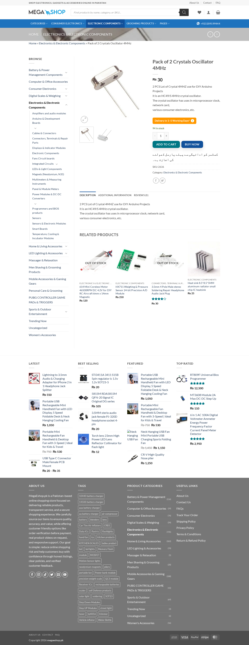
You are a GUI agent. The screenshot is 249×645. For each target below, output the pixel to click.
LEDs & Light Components (47, 168)
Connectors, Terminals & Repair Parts (50, 140)
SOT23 (109, 596)
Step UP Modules (88, 608)
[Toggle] (66, 72)
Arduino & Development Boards (46, 120)
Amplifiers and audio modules (49, 113)
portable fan (85, 572)
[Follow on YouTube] (65, 575)
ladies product (109, 543)
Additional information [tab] (114, 195)
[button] (208, 12)
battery (83, 519)
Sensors (36, 218)
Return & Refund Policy (191, 540)
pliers (107, 566)
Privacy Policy (185, 527)
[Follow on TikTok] (45, 575)
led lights (90, 549)
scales (82, 590)
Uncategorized (38, 327)
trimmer (103, 613)
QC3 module (111, 578)
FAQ (218, 2)
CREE (107, 525)
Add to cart (166, 144)
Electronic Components (104, 23)
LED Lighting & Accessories (46, 253)
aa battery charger (89, 513)
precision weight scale (90, 578)
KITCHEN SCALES (89, 543)
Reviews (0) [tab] (141, 195)
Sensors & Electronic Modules (49, 223)
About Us (194, 2)
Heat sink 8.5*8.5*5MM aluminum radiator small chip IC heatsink (202, 286)
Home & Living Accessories (45, 246)
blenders (94, 519)
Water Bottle (105, 619)
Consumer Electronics (66, 23)
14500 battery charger (91, 502)
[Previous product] (217, 34)
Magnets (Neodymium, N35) (48, 174)
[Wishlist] (199, 12)
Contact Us (183, 502)
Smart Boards (40, 228)
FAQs (180, 508)
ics (92, 537)
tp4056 (92, 613)
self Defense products (100, 590)
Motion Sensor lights (89, 560)
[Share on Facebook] (156, 181)
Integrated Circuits (43, 163)
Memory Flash (105, 549)
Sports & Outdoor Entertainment (40, 312)
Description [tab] (88, 195)
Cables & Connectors (44, 133)
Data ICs (83, 531)
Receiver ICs (85, 584)
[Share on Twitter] (162, 181)
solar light (84, 596)
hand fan (83, 537)
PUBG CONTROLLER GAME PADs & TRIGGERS (47, 300)
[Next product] (210, 34)
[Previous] (85, 90)
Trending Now (37, 321)
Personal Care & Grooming (45, 290)
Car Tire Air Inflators (90, 525)
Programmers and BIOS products (45, 210)
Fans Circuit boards (43, 158)
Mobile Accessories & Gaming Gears (47, 281)
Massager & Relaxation (43, 260)
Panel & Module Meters (45, 188)
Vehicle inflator (87, 619)
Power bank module (105, 572)
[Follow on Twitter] (52, 575)
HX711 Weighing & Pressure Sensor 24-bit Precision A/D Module (132, 290)
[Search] (184, 12)
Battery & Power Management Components (46, 72)
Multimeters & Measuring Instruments (46, 181)
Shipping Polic (185, 521)
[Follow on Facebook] (32, 575)
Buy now (192, 144)
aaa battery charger (89, 507)
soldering (97, 596)
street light (106, 608)
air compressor (109, 513)
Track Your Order (187, 515)
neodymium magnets (90, 566)
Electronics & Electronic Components (77, 34)
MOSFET (95, 555)
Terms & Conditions (188, 534)
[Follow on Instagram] (39, 575)
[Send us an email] (58, 575)
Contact (207, 2)
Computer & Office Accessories (48, 81)
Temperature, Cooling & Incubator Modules (45, 236)
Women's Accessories (42, 335)
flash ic (95, 531)
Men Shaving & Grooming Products (45, 270)
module (83, 555)
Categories (38, 23)
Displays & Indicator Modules (49, 147)
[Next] (141, 90)
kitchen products (106, 537)
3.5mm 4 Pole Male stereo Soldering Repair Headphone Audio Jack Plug (168, 290)
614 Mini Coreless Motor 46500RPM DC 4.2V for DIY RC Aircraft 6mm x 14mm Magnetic (95, 291)
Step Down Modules (89, 602)
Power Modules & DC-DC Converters (46, 196)
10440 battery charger (91, 496)
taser (82, 613)
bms (104, 519)
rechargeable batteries (107, 584)
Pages (163, 23)
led (80, 549)
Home (34, 34)
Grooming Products (140, 23)
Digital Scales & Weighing (45, 95)
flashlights (107, 531)
